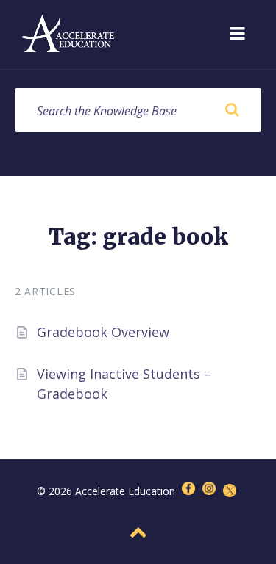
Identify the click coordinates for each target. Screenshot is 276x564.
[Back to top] (138, 532)
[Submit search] (231, 110)
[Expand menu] (237, 34)
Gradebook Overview (103, 332)
